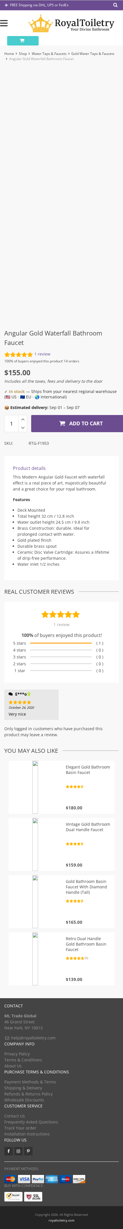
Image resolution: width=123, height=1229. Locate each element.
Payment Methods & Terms (30, 1082)
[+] (22, 419)
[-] (22, 428)
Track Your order (20, 1128)
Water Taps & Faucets (49, 53)
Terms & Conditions (23, 1060)
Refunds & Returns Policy (28, 1094)
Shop (23, 53)
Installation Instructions (27, 1134)
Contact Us (14, 1116)
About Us (13, 1066)
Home (9, 53)
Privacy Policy (17, 1054)
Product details (29, 468)
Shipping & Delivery (23, 1088)
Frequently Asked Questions (31, 1122)
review (42, 354)
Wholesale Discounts (24, 1100)
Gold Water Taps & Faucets (92, 53)
